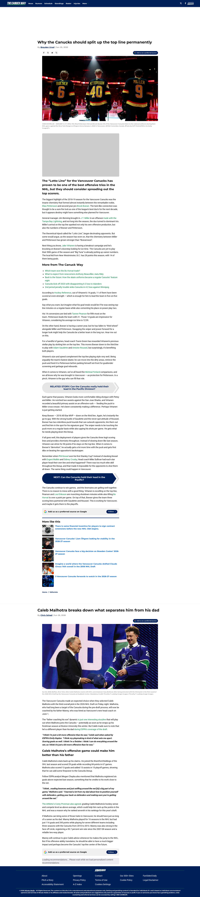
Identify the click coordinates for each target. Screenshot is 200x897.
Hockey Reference (62, 292)
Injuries (77, 3)
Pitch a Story (47, 880)
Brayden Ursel (47, 47)
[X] (181, 3)
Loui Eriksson (60, 494)
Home (44, 592)
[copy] (56, 52)
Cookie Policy (126, 880)
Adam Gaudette (60, 347)
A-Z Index (77, 884)
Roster (68, 3)
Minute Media (30, 890)
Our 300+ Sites (127, 875)
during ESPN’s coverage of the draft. (91, 729)
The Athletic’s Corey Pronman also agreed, (61, 804)
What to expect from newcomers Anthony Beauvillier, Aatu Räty (74, 274)
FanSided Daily (150, 875)
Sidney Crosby (70, 459)
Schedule (48, 3)
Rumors (38, 3)
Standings (59, 3)
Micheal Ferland (92, 372)
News (30, 3)
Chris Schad (46, 615)
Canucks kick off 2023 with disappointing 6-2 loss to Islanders (73, 284)
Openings (77, 875)
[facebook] (185, 3)
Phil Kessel (64, 456)
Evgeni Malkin (53, 459)
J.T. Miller (85, 218)
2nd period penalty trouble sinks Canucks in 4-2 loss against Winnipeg (77, 287)
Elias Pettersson (49, 206)
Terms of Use (101, 880)
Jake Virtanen (68, 245)
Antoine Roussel (79, 347)
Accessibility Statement (53, 884)
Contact (98, 875)
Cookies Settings (103, 884)
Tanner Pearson (79, 313)
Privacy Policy (79, 880)
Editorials (54, 592)
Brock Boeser (83, 206)
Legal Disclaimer (150, 880)
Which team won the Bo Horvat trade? (62, 271)
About (44, 875)
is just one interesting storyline (92, 719)
